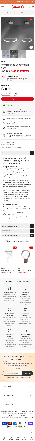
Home (3, 12)
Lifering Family (9, 147)
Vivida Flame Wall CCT (8, 270)
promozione (17, 147)
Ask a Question (22, 137)
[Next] (32, 34)
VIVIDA (4, 62)
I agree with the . (18, 377)
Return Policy (10, 124)
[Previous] (3, 34)
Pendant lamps (9, 142)
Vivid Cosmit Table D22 (25, 270)
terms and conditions (23, 377)
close (34, 1)
